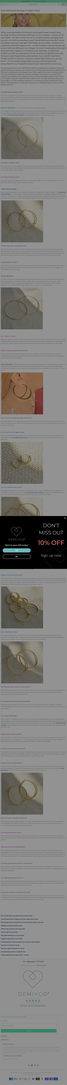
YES (16, 550)
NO (17, 557)
